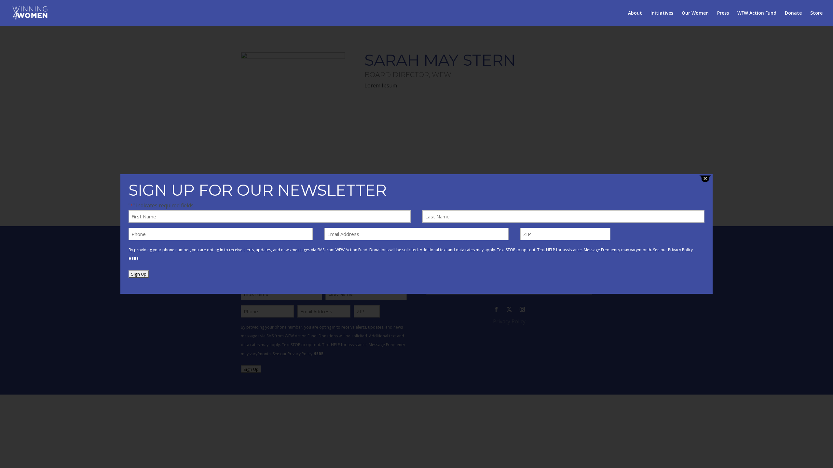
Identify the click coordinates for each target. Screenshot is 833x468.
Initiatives (661, 13)
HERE (134, 258)
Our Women (695, 13)
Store (816, 13)
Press (723, 13)
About (635, 13)
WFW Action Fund (756, 13)
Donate (793, 13)
